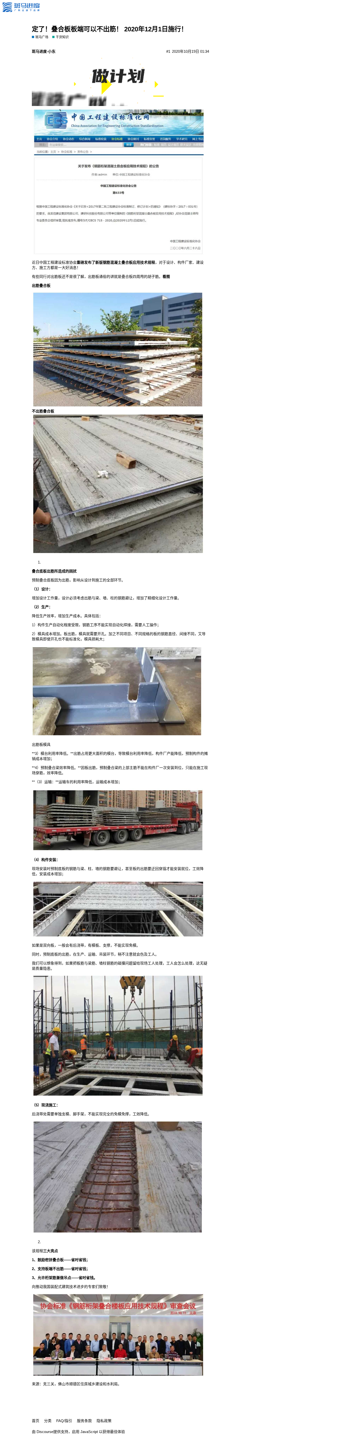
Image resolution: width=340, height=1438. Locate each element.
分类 (48, 1421)
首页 (35, 1421)
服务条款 (84, 1421)
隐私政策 (104, 1421)
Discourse (45, 1432)
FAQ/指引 (64, 1421)
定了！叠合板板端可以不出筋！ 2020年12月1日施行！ (109, 29)
